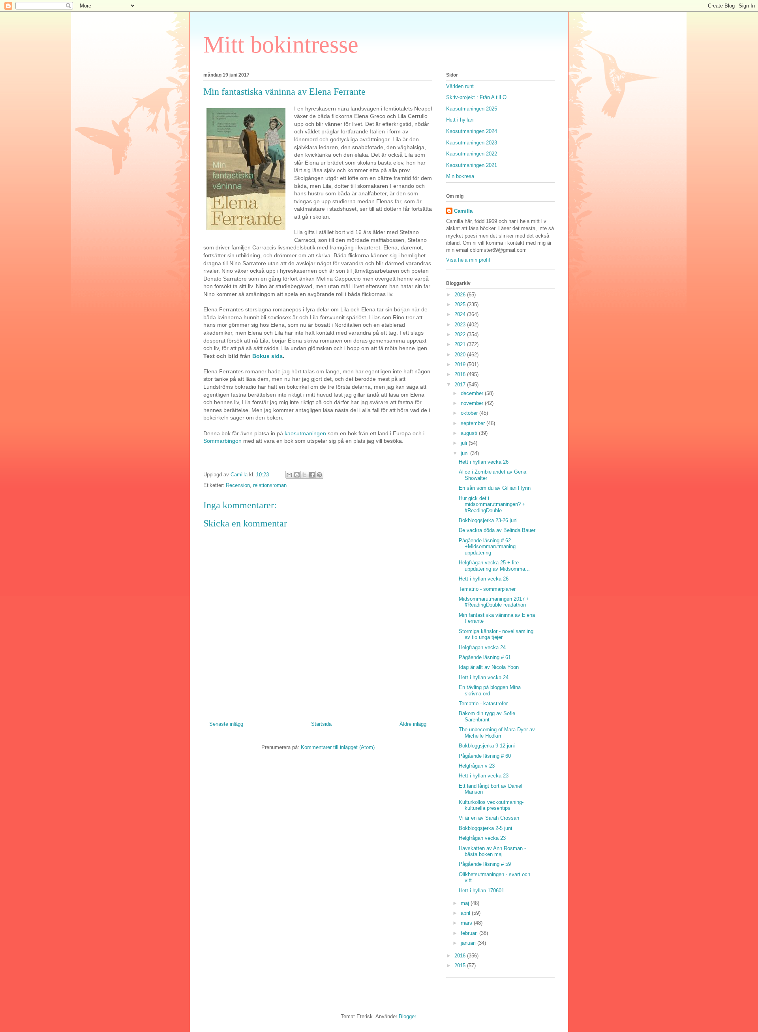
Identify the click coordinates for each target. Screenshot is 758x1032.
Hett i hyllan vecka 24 (483, 677)
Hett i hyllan (459, 120)
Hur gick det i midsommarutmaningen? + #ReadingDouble (492, 504)
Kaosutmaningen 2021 (471, 165)
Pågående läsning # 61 (485, 657)
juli (465, 443)
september (473, 423)
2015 (460, 965)
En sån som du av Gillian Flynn (495, 488)
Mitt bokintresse (280, 45)
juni (465, 453)
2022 (460, 334)
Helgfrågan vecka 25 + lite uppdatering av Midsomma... (494, 566)
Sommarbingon (222, 441)
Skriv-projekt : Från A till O (476, 97)
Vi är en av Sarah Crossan (489, 818)
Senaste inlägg (226, 724)
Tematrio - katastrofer (483, 703)
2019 (460, 364)
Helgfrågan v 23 (477, 766)
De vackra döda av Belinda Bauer (497, 530)
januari (469, 943)
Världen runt (460, 86)
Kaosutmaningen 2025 (471, 109)
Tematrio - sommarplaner (487, 589)
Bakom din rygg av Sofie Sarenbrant (487, 716)
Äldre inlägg (413, 724)
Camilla (463, 211)
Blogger (407, 1016)
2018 (460, 374)
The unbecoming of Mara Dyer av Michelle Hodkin (497, 733)
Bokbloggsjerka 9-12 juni (487, 746)
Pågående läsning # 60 (485, 756)
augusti (470, 433)
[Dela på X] (304, 475)
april (466, 913)
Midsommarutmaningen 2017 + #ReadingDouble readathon (494, 602)
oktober (470, 413)
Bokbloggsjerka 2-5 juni (485, 828)
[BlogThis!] (297, 475)
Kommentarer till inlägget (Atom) (338, 747)
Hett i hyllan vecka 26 (483, 462)
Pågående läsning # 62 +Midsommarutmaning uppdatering (487, 547)
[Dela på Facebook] (312, 475)
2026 (460, 295)
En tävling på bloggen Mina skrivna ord (490, 690)
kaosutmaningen (305, 433)
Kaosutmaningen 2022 (471, 154)
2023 (460, 325)
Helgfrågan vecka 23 (482, 838)
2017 (460, 385)
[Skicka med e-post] (289, 475)
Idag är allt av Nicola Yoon (489, 667)
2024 (460, 314)
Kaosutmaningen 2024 (471, 131)
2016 (460, 956)
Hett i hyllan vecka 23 (483, 776)
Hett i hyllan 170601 (481, 890)
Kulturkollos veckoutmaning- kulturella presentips (491, 805)
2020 (460, 355)
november (473, 403)
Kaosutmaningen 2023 (471, 143)
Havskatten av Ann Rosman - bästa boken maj (492, 851)
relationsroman (270, 485)
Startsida (321, 724)
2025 (460, 304)
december (473, 393)
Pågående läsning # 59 (485, 864)
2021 (460, 344)
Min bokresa (460, 176)
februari (470, 933)
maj (466, 903)
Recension (238, 485)
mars (467, 923)
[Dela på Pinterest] (319, 475)
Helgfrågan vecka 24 (482, 647)
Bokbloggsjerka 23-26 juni (488, 520)
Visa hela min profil (468, 260)
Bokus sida (267, 356)
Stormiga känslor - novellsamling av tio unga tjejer (496, 634)
